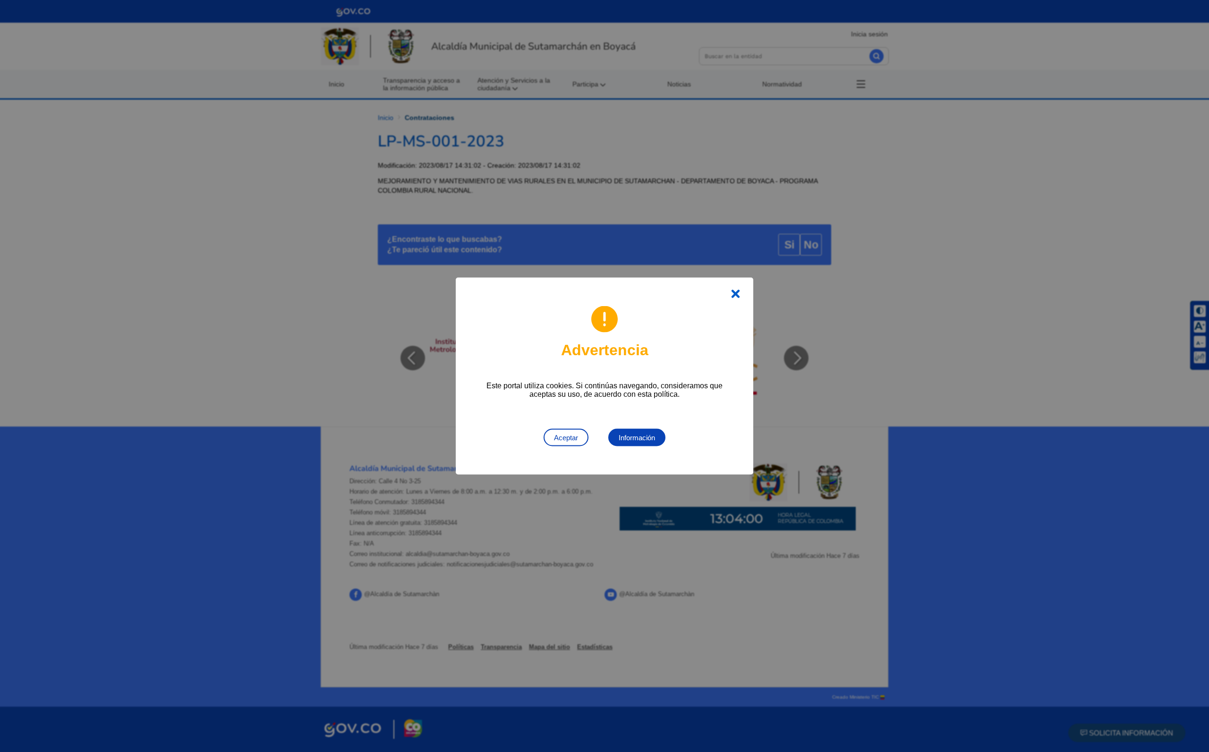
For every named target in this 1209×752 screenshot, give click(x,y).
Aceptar (566, 438)
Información (637, 438)
